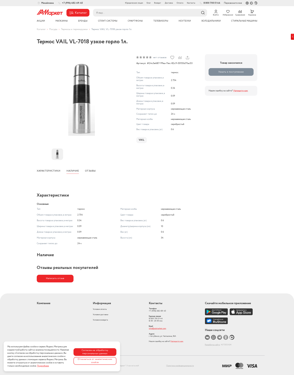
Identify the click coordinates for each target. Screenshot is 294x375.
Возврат (157, 3)
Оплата (180, 3)
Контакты (191, 3)
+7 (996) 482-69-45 (157, 310)
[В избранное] (172, 57)
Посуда (53, 29)
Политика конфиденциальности (180, 365)
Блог (149, 3)
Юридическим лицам (134, 3)
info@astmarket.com (157, 328)
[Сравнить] (179, 57)
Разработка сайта (212, 344)
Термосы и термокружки (74, 29)
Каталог (41, 29)
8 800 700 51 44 (156, 318)
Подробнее (43, 366)
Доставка (169, 3)
